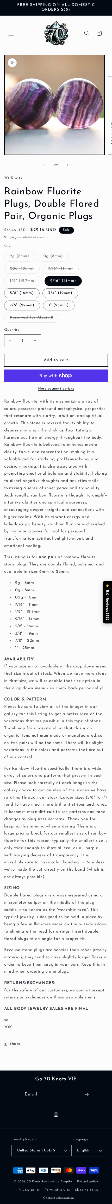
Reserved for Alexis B (34, 319)
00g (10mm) (25, 270)
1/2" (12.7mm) (26, 282)
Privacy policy (29, 1190)
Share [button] (15, 1044)
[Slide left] (44, 165)
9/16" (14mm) (63, 281)
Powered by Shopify (57, 1181)
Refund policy (87, 1181)
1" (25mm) (59, 305)
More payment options (56, 388)
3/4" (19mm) (60, 293)
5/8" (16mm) (22, 293)
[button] (11, 33)
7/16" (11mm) (63, 270)
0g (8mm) (56, 257)
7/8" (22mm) (22, 305)
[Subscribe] (87, 1094)
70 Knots (34, 1181)
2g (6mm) (22, 257)
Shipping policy (87, 1190)
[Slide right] (67, 165)
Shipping (10, 237)
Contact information (58, 1198)
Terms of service (57, 1190)
